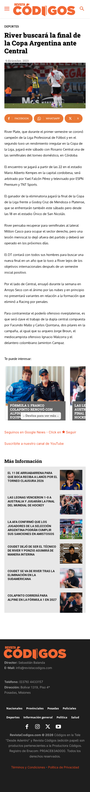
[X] (48, 727)
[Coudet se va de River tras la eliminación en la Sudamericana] (71, 578)
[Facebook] (27, 727)
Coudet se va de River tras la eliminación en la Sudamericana (31, 575)
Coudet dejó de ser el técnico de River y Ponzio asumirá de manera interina (32, 550)
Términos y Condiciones (28, 767)
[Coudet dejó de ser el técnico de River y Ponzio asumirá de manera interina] (71, 554)
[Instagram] (37, 727)
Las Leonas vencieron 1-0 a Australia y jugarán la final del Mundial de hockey (31, 501)
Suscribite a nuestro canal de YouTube (34, 443)
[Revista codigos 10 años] (44, 9)
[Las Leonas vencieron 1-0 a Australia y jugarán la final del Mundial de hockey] (71, 504)
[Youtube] (58, 727)
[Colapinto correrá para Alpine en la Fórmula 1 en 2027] (71, 602)
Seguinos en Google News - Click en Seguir (40, 432)
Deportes (11, 26)
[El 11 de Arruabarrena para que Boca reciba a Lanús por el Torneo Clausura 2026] (71, 480)
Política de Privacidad (63, 767)
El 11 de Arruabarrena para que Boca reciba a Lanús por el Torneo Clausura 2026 (32, 477)
